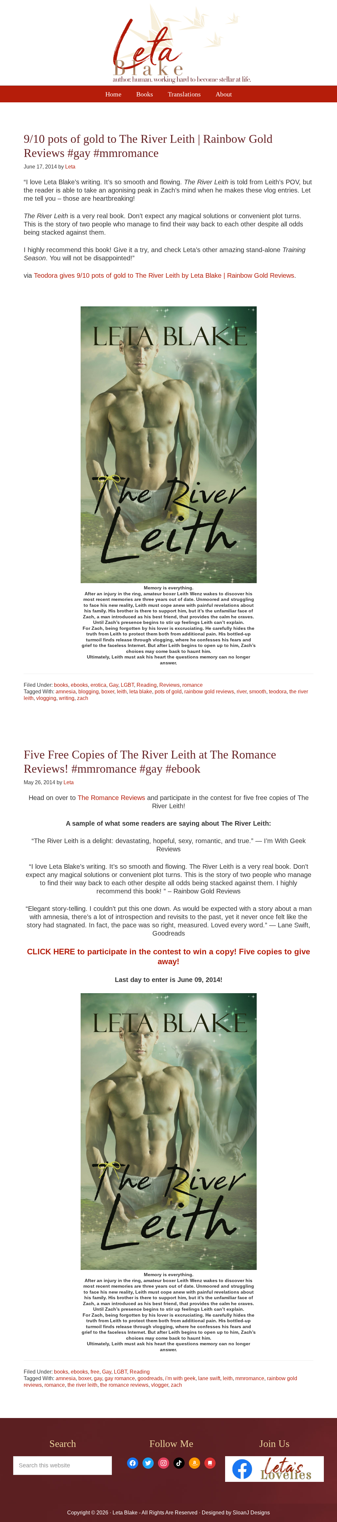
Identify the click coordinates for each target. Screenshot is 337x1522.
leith (122, 691)
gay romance (120, 1378)
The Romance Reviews (111, 797)
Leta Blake (182, 44)
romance (192, 685)
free (95, 1372)
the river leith (82, 1385)
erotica (98, 685)
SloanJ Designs (250, 1512)
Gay (113, 685)
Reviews (169, 685)
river (241, 691)
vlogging (46, 698)
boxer (107, 691)
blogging (88, 691)
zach (82, 698)
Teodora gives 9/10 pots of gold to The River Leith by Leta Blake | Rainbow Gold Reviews (164, 275)
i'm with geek (180, 1378)
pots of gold (168, 691)
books (61, 685)
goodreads (150, 1378)
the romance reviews (124, 1385)
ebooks (79, 685)
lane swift (209, 1378)
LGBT (127, 685)
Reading (147, 685)
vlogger (159, 1385)
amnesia (66, 691)
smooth (257, 691)
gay (98, 1378)
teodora (278, 691)
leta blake (140, 691)
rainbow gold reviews (209, 691)
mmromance (249, 1378)
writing (66, 698)
